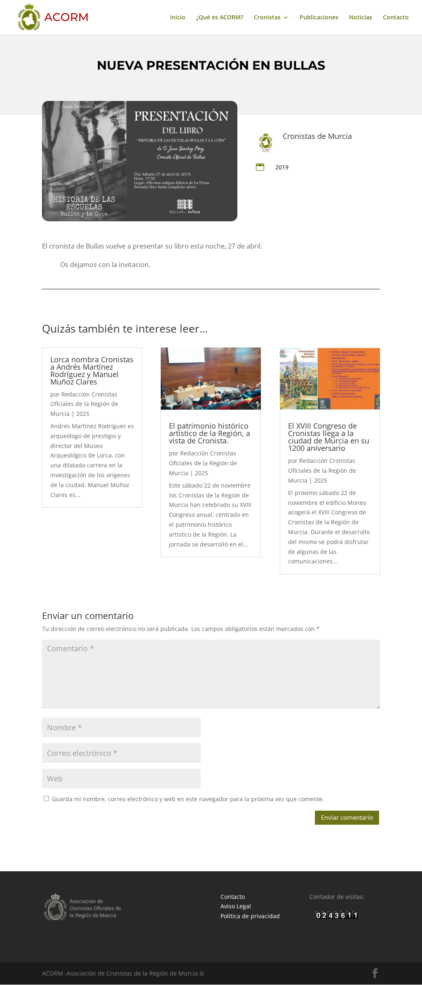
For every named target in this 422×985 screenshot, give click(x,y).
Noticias (360, 17)
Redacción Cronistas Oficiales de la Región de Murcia (84, 404)
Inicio (177, 17)
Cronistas (267, 17)
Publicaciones (319, 17)
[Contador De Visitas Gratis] (337, 917)
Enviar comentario (347, 817)
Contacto (396, 17)
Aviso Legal (235, 906)
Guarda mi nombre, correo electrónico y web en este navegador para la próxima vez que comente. (188, 799)
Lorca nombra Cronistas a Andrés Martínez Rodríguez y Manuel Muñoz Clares (92, 370)
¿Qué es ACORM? (219, 17)
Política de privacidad (250, 916)
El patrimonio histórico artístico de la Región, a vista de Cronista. (209, 433)
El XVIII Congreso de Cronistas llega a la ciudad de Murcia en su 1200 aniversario (328, 437)
